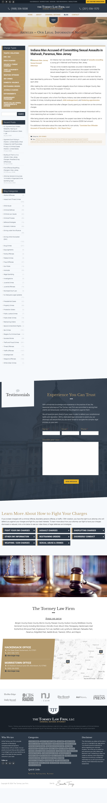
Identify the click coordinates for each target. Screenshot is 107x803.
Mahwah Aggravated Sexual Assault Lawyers (75, 139)
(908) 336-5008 (19, 8)
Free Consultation (95, 1)
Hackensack (34, 1)
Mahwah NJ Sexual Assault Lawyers (91, 142)
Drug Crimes (8, 246)
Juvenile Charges (11, 90)
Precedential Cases (10, 301)
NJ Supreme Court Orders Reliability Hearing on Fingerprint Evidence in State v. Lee (13, 130)
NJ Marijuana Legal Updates (13, 295)
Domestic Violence (11, 82)
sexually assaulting (96, 60)
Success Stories (9, 338)
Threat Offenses (9, 346)
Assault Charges (48, 530)
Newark (52, 1)
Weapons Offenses (11, 75)
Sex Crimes (42, 136)
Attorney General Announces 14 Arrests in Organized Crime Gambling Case (13, 178)
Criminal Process (9, 218)
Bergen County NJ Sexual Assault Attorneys (48, 139)
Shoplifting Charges (85, 530)
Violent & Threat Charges (11, 65)
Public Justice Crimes (10, 313)
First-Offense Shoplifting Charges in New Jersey (11, 169)
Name (45, 429)
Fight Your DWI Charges (17, 530)
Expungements (10, 94)
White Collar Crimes (10, 363)
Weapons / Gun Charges (17, 543)
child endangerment (70, 100)
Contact (51, 773)
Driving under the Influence (12, 230)
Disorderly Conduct (84, 536)
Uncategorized (8, 355)
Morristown (44, 1)
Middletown (73, 1)
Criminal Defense (9, 210)
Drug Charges (9, 61)
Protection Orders (9, 309)
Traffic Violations (11, 53)
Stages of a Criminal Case (12, 334)
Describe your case (51, 439)
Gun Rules (7, 266)
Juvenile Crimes (9, 282)
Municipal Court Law (10, 291)
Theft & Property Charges (11, 70)
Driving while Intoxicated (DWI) (11, 238)
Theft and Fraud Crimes (11, 342)
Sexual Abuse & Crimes (51, 543)
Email (65, 429)
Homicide (7, 270)
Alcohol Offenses (9, 195)
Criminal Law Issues (10, 214)
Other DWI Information (17, 536)
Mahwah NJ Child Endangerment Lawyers (68, 142)
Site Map (32, 773)
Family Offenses (9, 254)
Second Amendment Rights (12, 326)
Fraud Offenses (9, 262)
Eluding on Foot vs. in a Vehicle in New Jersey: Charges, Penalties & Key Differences (12, 158)
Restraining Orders (12, 86)
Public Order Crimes (10, 318)
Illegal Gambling (9, 274)
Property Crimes (9, 305)
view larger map (13, 656)
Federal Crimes (8, 258)
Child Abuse (7, 206)
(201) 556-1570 (90, 8)
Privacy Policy (42, 773)
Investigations (8, 278)
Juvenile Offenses (9, 287)
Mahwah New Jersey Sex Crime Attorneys (43, 142)
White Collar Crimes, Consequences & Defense (12, 104)
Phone (84, 429)
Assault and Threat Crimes (12, 199)
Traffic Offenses (9, 350)
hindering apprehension (91, 100)
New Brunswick (62, 1)
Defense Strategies (10, 222)
